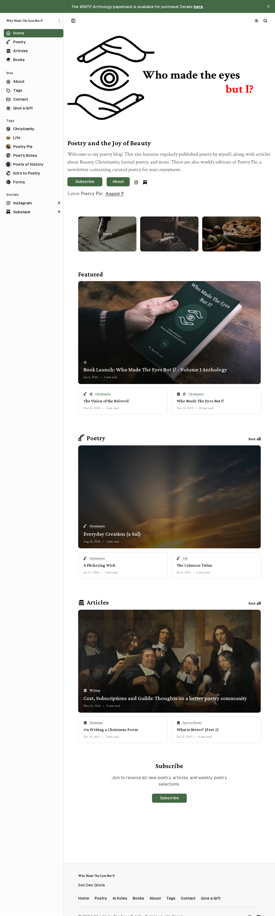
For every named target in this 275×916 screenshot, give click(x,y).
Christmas (96, 723)
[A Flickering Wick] (123, 565)
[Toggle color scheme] (256, 20)
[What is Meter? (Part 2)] (216, 729)
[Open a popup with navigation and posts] (73, 20)
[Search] (265, 20)
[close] (268, 6)
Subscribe (169, 798)
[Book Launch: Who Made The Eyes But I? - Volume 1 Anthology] (169, 332)
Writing (94, 690)
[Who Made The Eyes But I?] (25, 21)
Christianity (103, 394)
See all (254, 438)
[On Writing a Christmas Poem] (123, 729)
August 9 (114, 193)
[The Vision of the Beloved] (123, 401)
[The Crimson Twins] (216, 565)
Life (185, 558)
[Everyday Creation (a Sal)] (169, 496)
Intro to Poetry (192, 723)
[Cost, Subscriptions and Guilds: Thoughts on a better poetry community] (169, 661)
